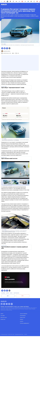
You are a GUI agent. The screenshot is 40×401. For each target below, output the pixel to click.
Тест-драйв (3, 315)
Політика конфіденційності (24, 323)
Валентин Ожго (7, 51)
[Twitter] (4, 304)
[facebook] (5, 48)
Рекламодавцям (23, 315)
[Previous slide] (3, 170)
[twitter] (7, 48)
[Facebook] (2, 304)
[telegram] (2, 48)
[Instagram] (12, 304)
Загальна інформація (23, 313)
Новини (2, 313)
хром (13, 150)
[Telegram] (9, 304)
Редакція (21, 319)
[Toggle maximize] (27, 163)
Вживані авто (3, 319)
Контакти (21, 321)
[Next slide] (27, 170)
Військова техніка (4, 317)
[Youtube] (7, 304)
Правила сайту (22, 317)
